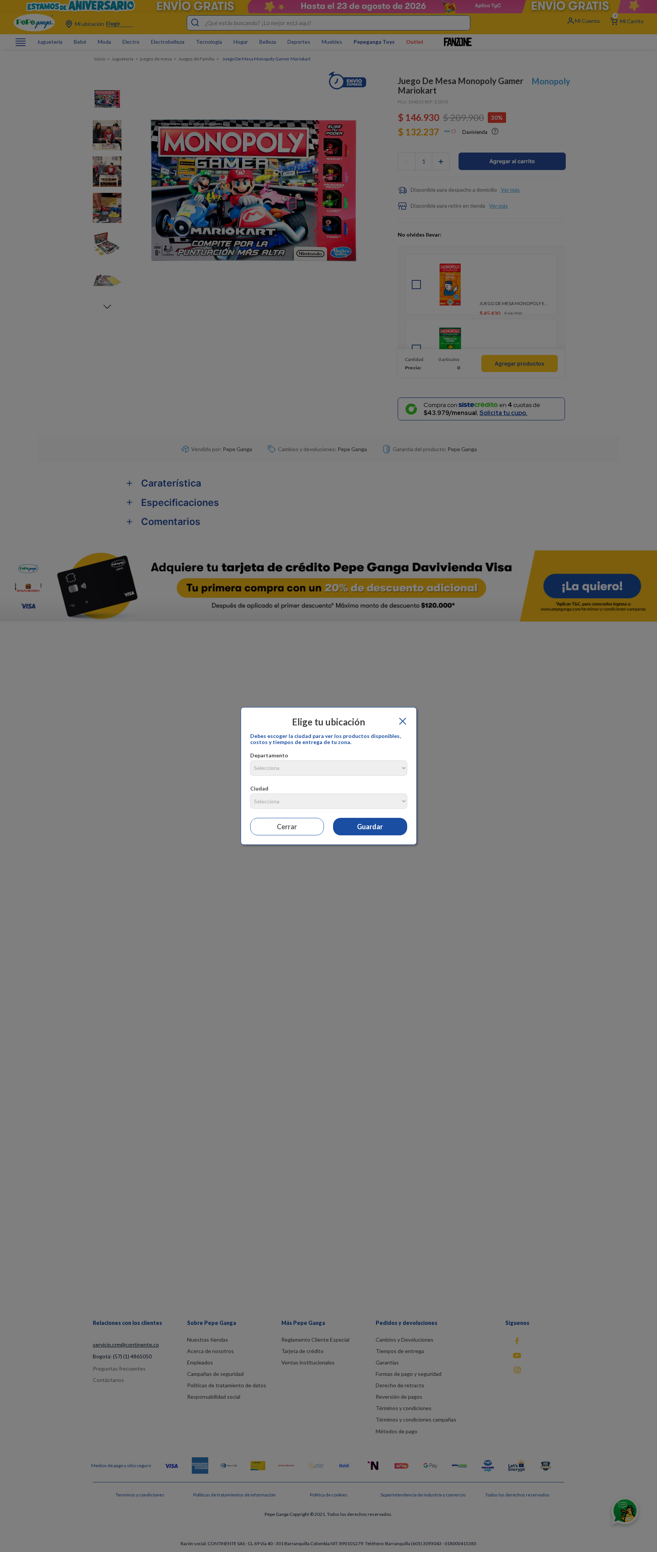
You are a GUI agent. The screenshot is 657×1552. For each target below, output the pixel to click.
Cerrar (287, 826)
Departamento (269, 755)
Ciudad (259, 788)
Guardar (370, 826)
